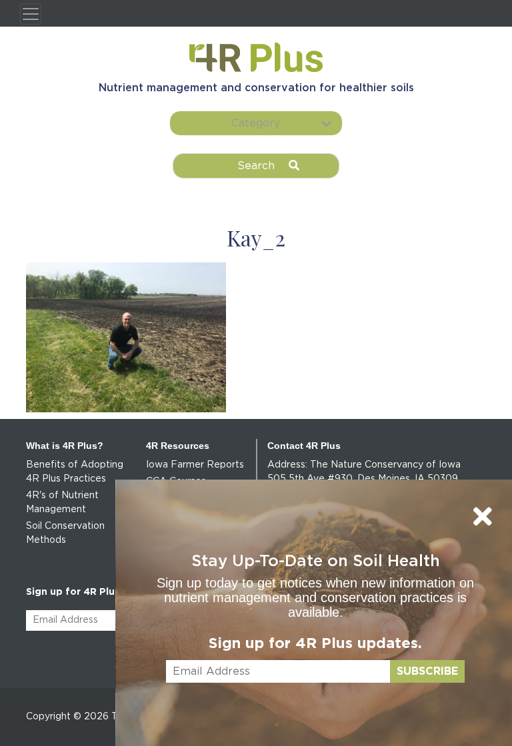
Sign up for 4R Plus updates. (315, 643)
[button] (256, 123)
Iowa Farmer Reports (195, 465)
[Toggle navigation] (30, 14)
